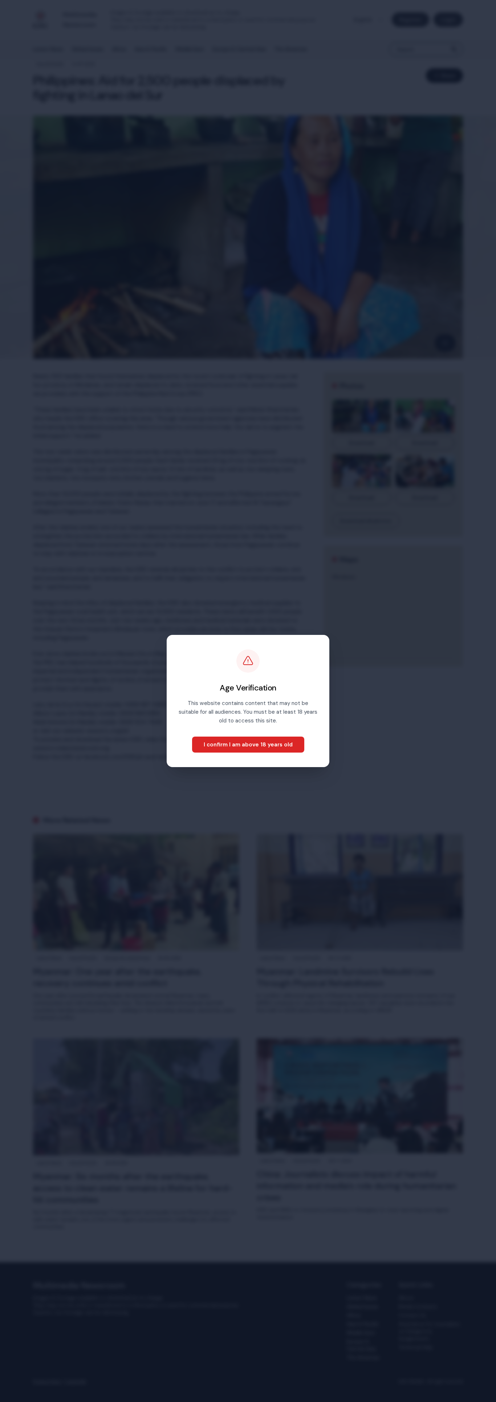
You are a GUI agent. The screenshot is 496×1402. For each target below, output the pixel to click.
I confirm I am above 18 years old (248, 744)
